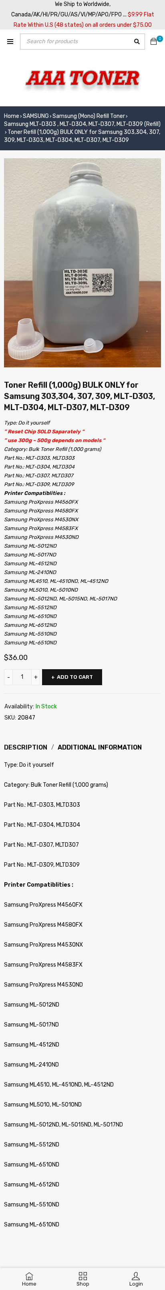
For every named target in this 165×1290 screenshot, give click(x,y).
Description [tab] (25, 747)
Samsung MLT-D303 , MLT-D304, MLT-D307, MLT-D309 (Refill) (82, 124)
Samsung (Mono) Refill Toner (88, 116)
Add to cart (75, 677)
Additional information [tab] (100, 747)
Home (11, 116)
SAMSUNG (36, 116)
